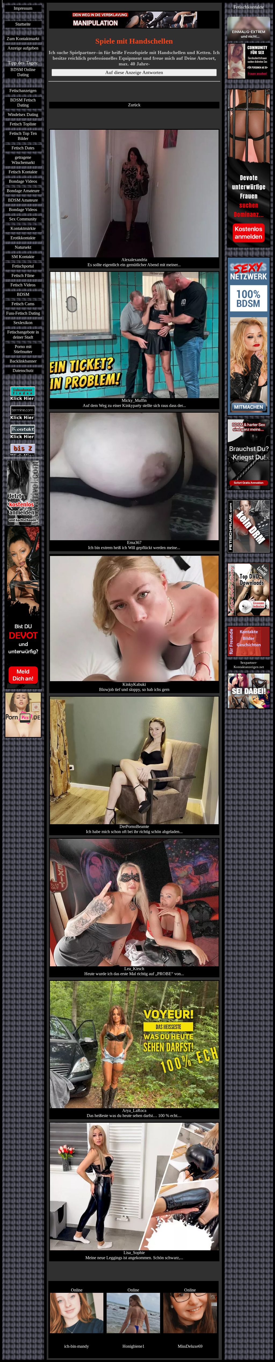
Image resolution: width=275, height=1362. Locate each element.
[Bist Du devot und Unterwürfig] (23, 607)
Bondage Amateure (23, 190)
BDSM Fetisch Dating (23, 103)
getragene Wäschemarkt (23, 160)
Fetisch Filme (23, 275)
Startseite (23, 24)
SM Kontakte (23, 256)
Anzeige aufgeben (23, 48)
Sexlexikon (22, 322)
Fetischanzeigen (23, 90)
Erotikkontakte (22, 238)
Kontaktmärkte (23, 228)
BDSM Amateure (23, 200)
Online (76, 1290)
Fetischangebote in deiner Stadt (23, 335)
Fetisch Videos (22, 285)
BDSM (23, 294)
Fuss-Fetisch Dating (23, 313)
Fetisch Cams (23, 303)
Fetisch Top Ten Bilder (23, 136)
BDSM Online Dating (22, 72)
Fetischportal (23, 266)
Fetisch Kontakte (23, 172)
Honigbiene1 (133, 1346)
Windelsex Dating (23, 114)
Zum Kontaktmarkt (23, 38)
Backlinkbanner (23, 361)
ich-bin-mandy (76, 1346)
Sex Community (23, 219)
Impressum (23, 8)
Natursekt (23, 247)
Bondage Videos (23, 181)
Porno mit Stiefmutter (23, 349)
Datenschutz (23, 370)
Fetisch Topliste (23, 124)
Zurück (134, 105)
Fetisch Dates (23, 148)
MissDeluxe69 (190, 1346)
